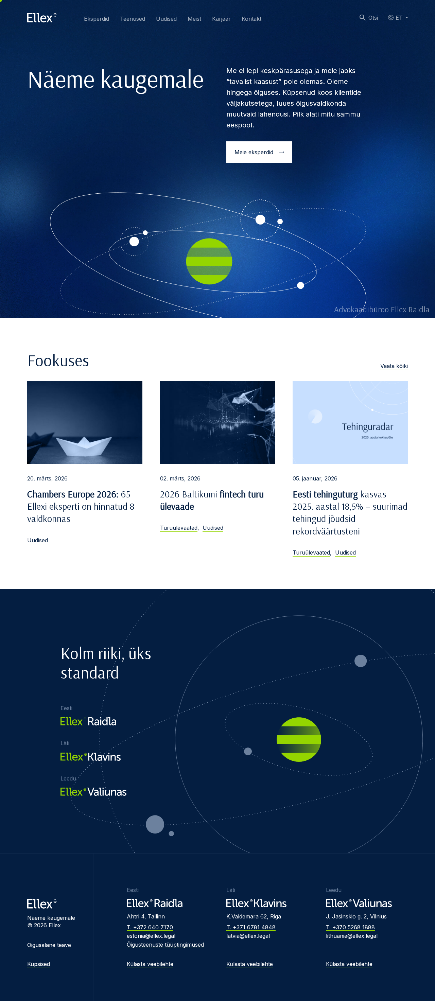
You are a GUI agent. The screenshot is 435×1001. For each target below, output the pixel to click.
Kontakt (251, 18)
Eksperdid (96, 18)
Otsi (373, 17)
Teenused (132, 18)
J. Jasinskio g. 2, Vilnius (356, 916)
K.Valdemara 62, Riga (253, 916)
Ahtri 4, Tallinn (146, 916)
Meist (194, 18)
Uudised (166, 18)
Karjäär (221, 18)
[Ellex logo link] (42, 17)
